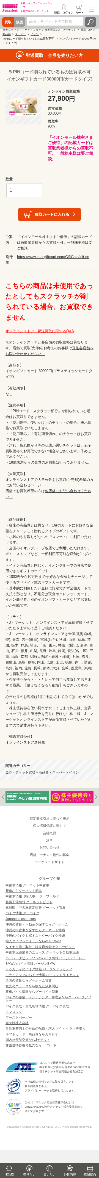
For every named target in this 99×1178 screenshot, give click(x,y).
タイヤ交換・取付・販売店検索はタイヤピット (40, 947)
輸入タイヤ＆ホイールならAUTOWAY (33, 941)
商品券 (6, 34)
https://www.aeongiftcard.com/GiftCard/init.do (53, 257)
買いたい (49, 1174)
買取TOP (86, 29)
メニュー (92, 9)
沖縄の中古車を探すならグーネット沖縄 (35, 930)
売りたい (29, 1174)
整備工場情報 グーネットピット (29, 902)
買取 (8, 22)
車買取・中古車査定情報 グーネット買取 (36, 908)
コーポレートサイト (49, 862)
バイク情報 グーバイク (22, 913)
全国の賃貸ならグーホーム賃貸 (29, 980)
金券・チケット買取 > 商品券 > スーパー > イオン (42, 772)
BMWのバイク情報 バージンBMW (30, 964)
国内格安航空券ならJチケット (28, 1040)
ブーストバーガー (19, 1017)
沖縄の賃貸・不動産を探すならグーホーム (37, 924)
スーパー (20, 34)
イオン (35, 34)
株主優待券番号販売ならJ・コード (31, 1045)
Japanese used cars (21, 919)
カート (79, 12)
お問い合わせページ (25, 485)
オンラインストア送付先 (25, 742)
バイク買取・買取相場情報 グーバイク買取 (37, 1006)
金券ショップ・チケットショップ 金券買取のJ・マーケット (39, 29)
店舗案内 (90, 1174)
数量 (9, 179)
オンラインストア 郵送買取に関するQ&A (40, 331)
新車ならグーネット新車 (24, 891)
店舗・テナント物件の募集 (49, 855)
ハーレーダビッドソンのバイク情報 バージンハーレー (46, 958)
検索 (90, 22)
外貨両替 (70, 1174)
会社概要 (49, 833)
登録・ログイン (63, 12)
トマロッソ (14, 1012)
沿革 (49, 840)
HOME (9, 1174)
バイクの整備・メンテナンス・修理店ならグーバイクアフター (48, 998)
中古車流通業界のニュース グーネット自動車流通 (42, 952)
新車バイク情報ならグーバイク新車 (32, 992)
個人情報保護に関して (49, 826)
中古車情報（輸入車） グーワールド (32, 896)
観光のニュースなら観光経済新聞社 (32, 986)
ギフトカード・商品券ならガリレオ (32, 1034)
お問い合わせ (49, 847)
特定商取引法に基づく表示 (49, 819)
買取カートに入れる (52, 214)
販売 (19, 22)
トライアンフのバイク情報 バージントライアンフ (42, 975)
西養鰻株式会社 (17, 1023)
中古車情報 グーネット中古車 (27, 885)
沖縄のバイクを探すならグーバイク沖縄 (35, 936)
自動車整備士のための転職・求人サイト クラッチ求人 (46, 1028)
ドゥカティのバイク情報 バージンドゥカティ (39, 969)
